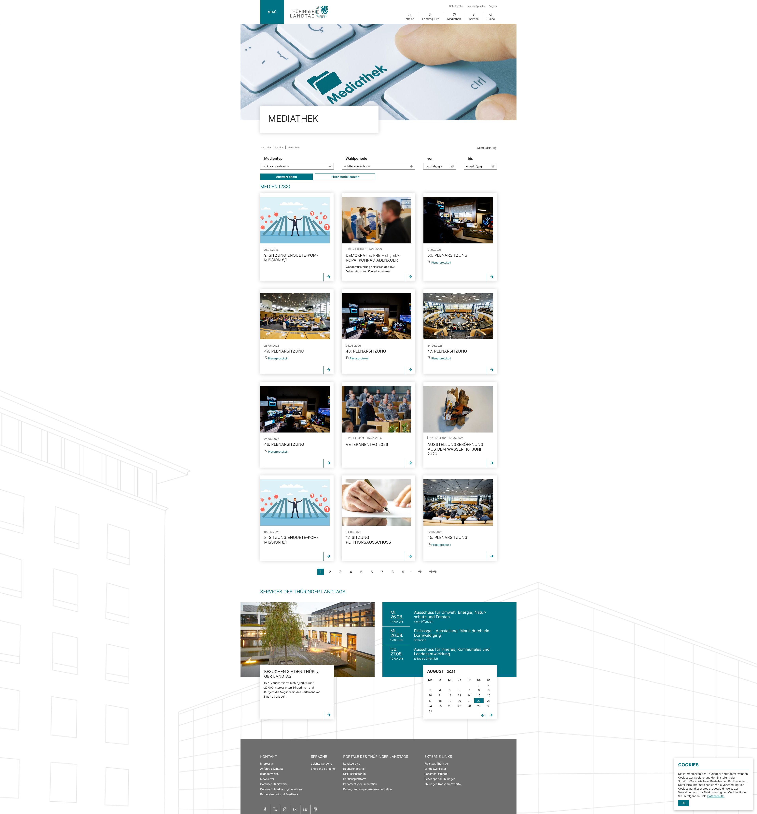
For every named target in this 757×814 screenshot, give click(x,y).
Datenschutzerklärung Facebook (281, 789)
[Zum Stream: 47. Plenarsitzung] (458, 316)
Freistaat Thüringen (436, 763)
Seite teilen (484, 147)
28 (469, 706)
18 (440, 700)
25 (440, 706)
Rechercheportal (354, 768)
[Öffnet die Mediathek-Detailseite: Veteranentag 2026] (376, 409)
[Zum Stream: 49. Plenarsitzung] (295, 316)
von (430, 158)
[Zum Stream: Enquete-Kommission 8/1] (295, 220)
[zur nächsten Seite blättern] (420, 572)
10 (430, 695)
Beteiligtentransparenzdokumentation (367, 789)
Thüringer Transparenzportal (442, 784)
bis (470, 158)
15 (478, 695)
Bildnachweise (269, 773)
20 (459, 700)
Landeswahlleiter (435, 768)
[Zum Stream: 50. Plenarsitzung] (458, 220)
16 (488, 695)
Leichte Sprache (476, 6)
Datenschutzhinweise (274, 784)
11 (440, 695)
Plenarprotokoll (441, 262)
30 (488, 706)
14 (469, 695)
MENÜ (272, 12)
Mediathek (454, 18)
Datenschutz (715, 796)
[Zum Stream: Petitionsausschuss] (376, 502)
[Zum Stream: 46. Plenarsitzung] (295, 409)
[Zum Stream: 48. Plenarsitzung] (376, 316)
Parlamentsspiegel (436, 773)
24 (430, 706)
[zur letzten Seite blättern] (433, 572)
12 (449, 695)
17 (430, 700)
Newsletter (267, 779)
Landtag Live (430, 18)
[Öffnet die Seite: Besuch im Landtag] (308, 639)
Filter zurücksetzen (345, 177)
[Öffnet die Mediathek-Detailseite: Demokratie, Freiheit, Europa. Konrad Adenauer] (376, 220)
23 (488, 700)
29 (479, 706)
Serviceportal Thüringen (439, 779)
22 (478, 700)
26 (449, 706)
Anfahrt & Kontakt (271, 768)
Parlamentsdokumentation (360, 784)
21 (469, 700)
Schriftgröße (456, 6)
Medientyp (273, 158)
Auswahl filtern (286, 176)
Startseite (265, 147)
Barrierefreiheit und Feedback (279, 794)
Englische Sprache (323, 768)
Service (474, 18)
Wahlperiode (356, 158)
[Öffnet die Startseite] (309, 19)
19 (449, 700)
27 (459, 706)
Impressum (267, 763)
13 (459, 695)
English (493, 6)
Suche (491, 18)
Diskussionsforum (354, 773)
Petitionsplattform (354, 779)
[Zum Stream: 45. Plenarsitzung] (458, 502)
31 (430, 711)
